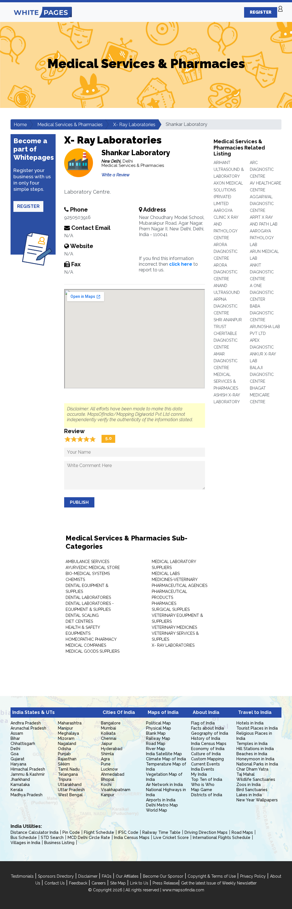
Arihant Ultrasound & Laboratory (229, 169)
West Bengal (70, 795)
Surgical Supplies (171, 609)
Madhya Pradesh (26, 795)
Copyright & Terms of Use (212, 876)
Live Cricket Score (171, 837)
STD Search (52, 837)
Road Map (155, 743)
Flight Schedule (99, 832)
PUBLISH (79, 502)
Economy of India (207, 748)
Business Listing (59, 842)
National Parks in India (257, 764)
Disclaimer (88, 876)
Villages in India (25, 842)
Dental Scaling (82, 615)
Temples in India (251, 743)
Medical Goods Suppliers (92, 651)
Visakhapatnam (115, 789)
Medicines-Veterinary (175, 579)
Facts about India (207, 728)
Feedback (78, 883)
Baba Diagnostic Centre (262, 313)
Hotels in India (249, 723)
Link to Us (139, 883)
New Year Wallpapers (257, 800)
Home (20, 124)
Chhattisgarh (23, 743)
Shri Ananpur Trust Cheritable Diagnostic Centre (228, 333)
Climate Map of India (166, 759)
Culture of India (206, 754)
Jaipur (106, 743)
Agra (105, 759)
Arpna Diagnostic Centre (226, 306)
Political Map (158, 723)
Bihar (15, 738)
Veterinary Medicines (174, 627)
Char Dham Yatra (252, 769)
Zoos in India (248, 784)
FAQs (106, 876)
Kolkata (108, 733)
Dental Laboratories (88, 597)
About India (206, 712)
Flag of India (203, 723)
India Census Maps (208, 743)
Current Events (205, 764)
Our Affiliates (127, 876)
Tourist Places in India (257, 728)
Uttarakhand (70, 784)
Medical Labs (166, 573)
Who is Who (202, 784)
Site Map (118, 883)
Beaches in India (251, 754)
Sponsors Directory (56, 876)
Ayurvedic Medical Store (93, 567)
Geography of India (209, 733)
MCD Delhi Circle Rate (89, 837)
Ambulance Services (87, 561)
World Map (156, 810)
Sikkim (64, 764)
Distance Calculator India (34, 832)
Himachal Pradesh (28, 769)
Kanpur (107, 795)
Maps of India (163, 712)
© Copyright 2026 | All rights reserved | (125, 890)
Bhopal (107, 779)
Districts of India (206, 795)
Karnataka (20, 784)
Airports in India (160, 800)
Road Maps (242, 832)
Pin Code (71, 832)
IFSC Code (128, 832)
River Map (155, 748)
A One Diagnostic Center (262, 292)
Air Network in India (164, 784)
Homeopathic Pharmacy (91, 639)
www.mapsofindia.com (183, 890)
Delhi (15, 748)
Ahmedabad (112, 774)
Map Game (201, 789)
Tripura (64, 779)
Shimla (107, 754)
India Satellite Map (164, 754)
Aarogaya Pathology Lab (261, 238)
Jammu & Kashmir (28, 774)
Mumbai (108, 728)
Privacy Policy (253, 876)
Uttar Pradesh (71, 789)
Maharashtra (70, 723)
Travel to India (254, 712)
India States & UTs (33, 712)
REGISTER (260, 12)
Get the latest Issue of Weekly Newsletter (219, 883)
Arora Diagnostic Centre (226, 251)
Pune (106, 764)
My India (199, 774)
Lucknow (109, 769)
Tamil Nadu (69, 769)
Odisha (64, 748)
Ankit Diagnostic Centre (262, 272)
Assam (17, 733)
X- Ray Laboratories (134, 124)
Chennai (108, 738)
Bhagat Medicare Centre (259, 395)
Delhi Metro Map (162, 805)
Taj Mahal (245, 774)
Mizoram (66, 738)
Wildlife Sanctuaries (255, 779)
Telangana (68, 774)
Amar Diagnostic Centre (226, 361)
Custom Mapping (207, 759)
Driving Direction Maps (206, 832)
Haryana (18, 764)
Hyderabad (111, 748)
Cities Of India (119, 712)
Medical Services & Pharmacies (70, 124)
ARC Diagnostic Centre (262, 169)
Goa (15, 754)
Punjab (64, 754)
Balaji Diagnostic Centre (262, 374)
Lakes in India (249, 795)
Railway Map (158, 738)
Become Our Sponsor (163, 876)
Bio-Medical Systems (88, 573)
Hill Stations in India (255, 748)
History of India (205, 738)
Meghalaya (68, 733)
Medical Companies (86, 645)
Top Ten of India (206, 779)
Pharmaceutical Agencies (179, 585)
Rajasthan (67, 759)
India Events (202, 769)
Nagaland (67, 743)
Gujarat (18, 759)
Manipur (65, 728)
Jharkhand (20, 779)
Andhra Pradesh (26, 723)
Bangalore (111, 723)
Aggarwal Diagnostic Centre (262, 204)
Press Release (165, 883)
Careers (99, 883)
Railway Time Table (161, 832)
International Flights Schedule (221, 837)
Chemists (75, 579)
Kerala (17, 789)
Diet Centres (79, 621)
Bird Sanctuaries (251, 789)
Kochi (106, 784)
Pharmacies (164, 603)
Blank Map (156, 733)
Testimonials (22, 876)
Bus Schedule (24, 837)
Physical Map (158, 728)
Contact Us (54, 883)
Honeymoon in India (255, 759)
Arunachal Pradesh (28, 728)
